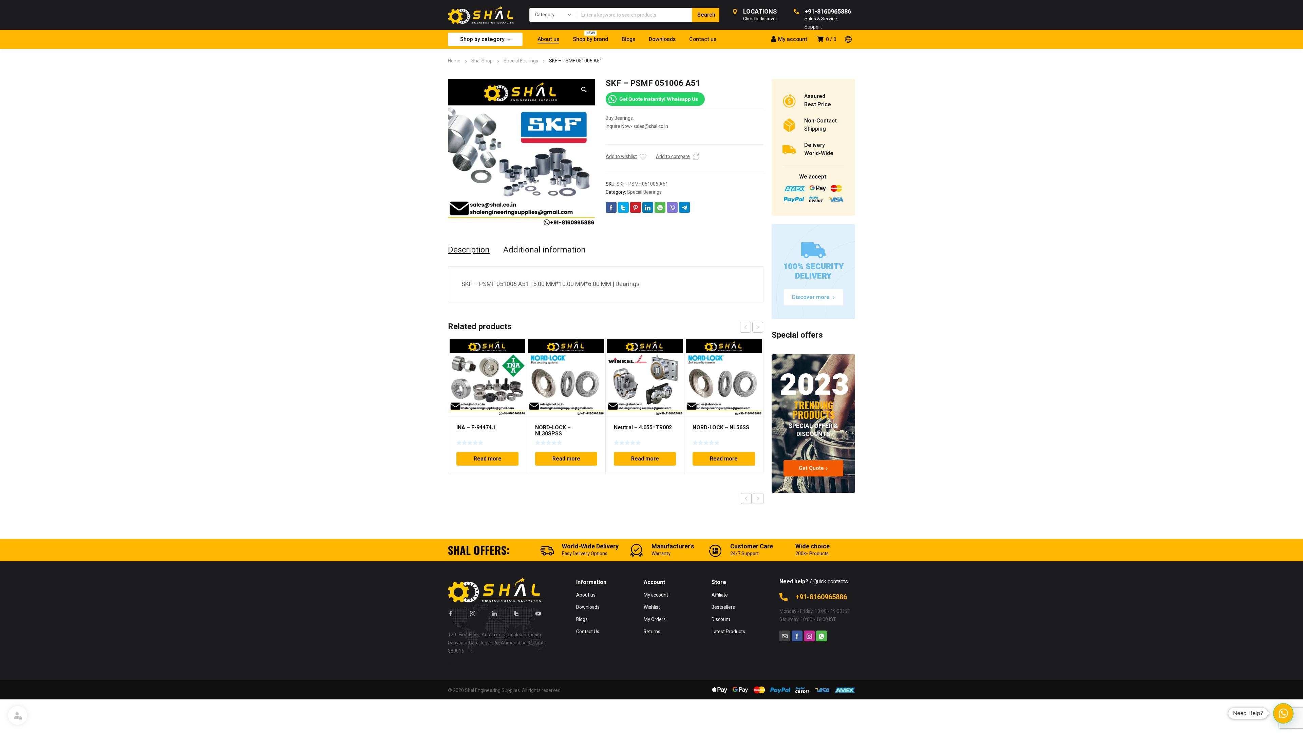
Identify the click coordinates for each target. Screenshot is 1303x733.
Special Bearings (521, 60)
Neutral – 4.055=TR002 (643, 428)
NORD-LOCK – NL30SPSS (553, 431)
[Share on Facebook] (611, 207)
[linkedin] (494, 613)
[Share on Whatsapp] (660, 207)
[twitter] (516, 613)
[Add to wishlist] (643, 156)
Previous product (746, 498)
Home (454, 60)
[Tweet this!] (623, 207)
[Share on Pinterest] (635, 207)
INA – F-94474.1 (476, 428)
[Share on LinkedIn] (647, 207)
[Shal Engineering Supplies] (482, 15)
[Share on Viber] (672, 207)
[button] (584, 89)
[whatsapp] (821, 636)
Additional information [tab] (544, 250)
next (757, 327)
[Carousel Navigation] (751, 327)
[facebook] (450, 613)
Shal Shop (482, 60)
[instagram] (472, 613)
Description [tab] (469, 250)
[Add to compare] (696, 156)
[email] (784, 636)
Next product (758, 498)
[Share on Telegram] (684, 207)
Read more (488, 459)
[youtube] (538, 613)
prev (745, 327)
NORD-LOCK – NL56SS (721, 428)
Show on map (462, 664)
